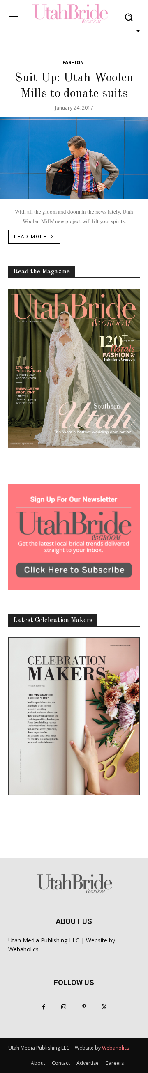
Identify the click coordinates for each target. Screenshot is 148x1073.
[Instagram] (64, 1007)
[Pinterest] (84, 1007)
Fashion (73, 63)
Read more (30, 236)
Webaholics (23, 949)
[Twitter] (104, 1007)
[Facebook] (44, 1007)
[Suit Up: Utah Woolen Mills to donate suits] (74, 158)
